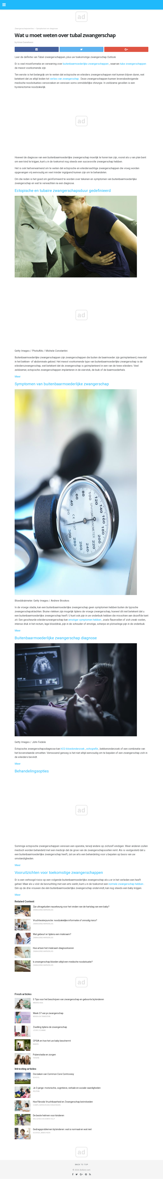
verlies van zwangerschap (64, 78)
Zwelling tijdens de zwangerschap (50, 1027)
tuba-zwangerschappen (133, 63)
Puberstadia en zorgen (44, 1054)
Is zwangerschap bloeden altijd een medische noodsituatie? (63, 961)
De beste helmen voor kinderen (48, 1115)
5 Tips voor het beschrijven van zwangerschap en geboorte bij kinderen (68, 999)
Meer (18, 376)
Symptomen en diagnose (47, 29)
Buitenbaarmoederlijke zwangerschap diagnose (56, 638)
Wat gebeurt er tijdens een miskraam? (52, 934)
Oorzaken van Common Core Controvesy (53, 1074)
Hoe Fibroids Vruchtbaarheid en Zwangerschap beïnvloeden (63, 1101)
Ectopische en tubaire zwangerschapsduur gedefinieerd (63, 190)
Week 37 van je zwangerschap (48, 1013)
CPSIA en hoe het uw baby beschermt (52, 1040)
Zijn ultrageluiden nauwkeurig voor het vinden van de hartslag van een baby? (71, 906)
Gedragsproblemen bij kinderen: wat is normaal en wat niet (62, 1129)
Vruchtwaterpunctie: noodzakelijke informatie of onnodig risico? (65, 920)
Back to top (81, 1165)
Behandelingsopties (32, 771)
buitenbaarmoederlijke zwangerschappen (86, 63)
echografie (92, 748)
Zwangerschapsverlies (24, 29)
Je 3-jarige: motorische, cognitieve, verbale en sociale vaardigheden (67, 1088)
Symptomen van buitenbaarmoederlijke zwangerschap (62, 384)
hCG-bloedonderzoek (73, 748)
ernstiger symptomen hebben (84, 619)
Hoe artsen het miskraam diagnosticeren (53, 948)
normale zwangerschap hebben (126, 883)
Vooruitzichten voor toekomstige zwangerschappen (59, 872)
